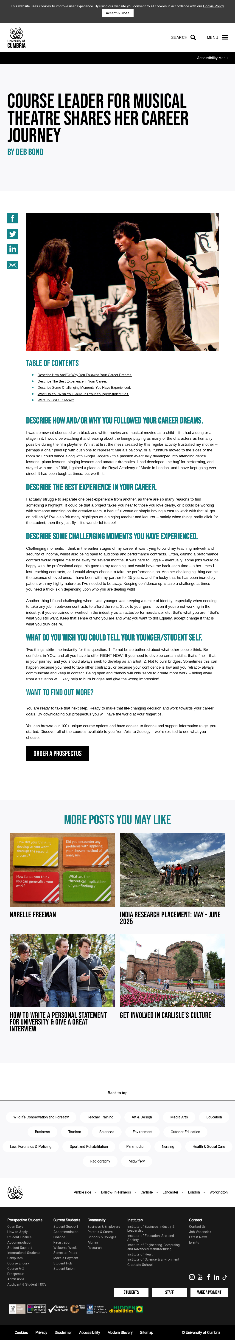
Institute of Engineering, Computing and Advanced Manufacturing (153, 1247)
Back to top (118, 1093)
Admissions (15, 1279)
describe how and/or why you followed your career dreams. (85, 375)
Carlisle (147, 1192)
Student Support (19, 1247)
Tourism (74, 1132)
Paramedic (134, 1146)
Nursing (168, 1146)
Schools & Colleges (102, 1237)
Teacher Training (100, 1117)
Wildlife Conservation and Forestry (41, 1117)
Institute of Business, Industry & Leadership (150, 1228)
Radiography (100, 1161)
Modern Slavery (120, 1332)
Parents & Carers (100, 1232)
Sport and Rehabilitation (89, 1146)
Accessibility (89, 1332)
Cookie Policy (213, 6)
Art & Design (142, 1117)
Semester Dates (65, 1252)
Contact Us (197, 1226)
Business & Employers (104, 1226)
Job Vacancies (200, 1232)
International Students (23, 1252)
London (194, 1192)
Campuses (15, 1258)
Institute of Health (140, 1254)
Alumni (93, 1242)
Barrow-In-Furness (116, 1192)
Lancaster (170, 1192)
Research (95, 1247)
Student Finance (19, 1237)
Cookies (21, 1332)
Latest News (198, 1237)
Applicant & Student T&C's (26, 1284)
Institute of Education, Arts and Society (150, 1237)
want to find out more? (56, 400)
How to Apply (17, 1232)
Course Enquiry (18, 1263)
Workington (219, 1192)
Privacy (41, 1332)
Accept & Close (117, 13)
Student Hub (62, 1263)
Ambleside (82, 1192)
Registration (62, 1242)
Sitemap (146, 1332)
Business (42, 1132)
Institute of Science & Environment (153, 1259)
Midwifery (137, 1161)
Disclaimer (63, 1332)
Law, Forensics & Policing (30, 1146)
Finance (59, 1237)
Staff (169, 1292)
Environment (142, 1132)
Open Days (15, 1226)
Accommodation (19, 1242)
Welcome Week (65, 1247)
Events (194, 1242)
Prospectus (15, 1274)
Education (214, 1117)
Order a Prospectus (58, 753)
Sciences (106, 1132)
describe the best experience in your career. (72, 381)
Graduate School (140, 1264)
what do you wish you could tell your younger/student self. (83, 394)
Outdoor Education (185, 1132)
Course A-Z (15, 1268)
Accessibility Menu (212, 58)
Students (131, 1292)
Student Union (64, 1268)
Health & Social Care (209, 1146)
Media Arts (179, 1117)
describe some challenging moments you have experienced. (84, 387)
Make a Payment (65, 1258)
